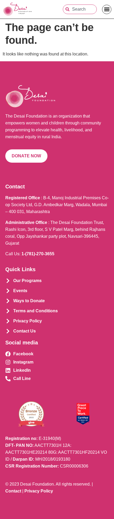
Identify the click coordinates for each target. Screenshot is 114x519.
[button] (106, 9)
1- (37, 254)
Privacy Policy (38, 491)
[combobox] (80, 9)
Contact (13, 491)
